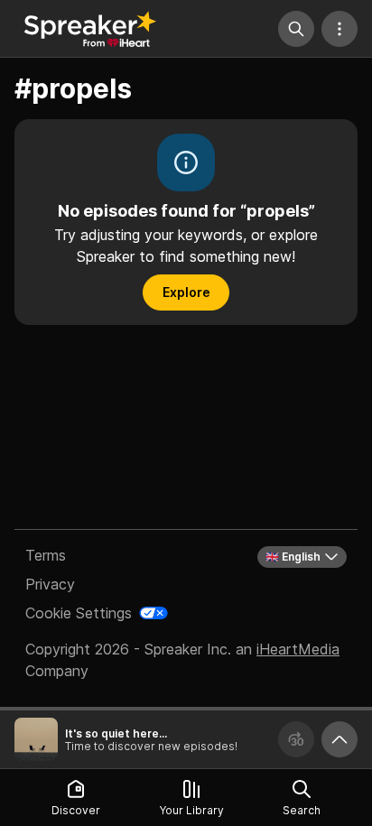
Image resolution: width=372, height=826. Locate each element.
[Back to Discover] (90, 29)
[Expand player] (339, 739)
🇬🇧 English (293, 556)
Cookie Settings (78, 613)
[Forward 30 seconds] (296, 739)
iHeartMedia (297, 649)
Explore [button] (186, 292)
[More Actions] (339, 29)
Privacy (50, 584)
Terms (45, 555)
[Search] (296, 29)
